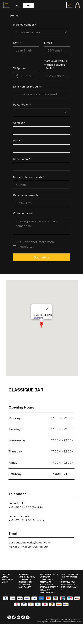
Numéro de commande (28, 177)
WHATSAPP (7, 579)
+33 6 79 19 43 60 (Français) (26, 520)
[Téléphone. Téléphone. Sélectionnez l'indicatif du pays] (19, 76)
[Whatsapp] (28, 617)
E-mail (48, 42)
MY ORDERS (24, 585)
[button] (69, 5)
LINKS (5, 582)
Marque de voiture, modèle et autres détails (56, 64)
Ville (16, 141)
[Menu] (6, 5)
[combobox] (41, 32)
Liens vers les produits (27, 86)
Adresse (19, 122)
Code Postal (21, 159)
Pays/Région (22, 104)
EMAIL (5, 577)
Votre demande (23, 213)
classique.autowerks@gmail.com (29, 542)
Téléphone (19, 68)
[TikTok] (23, 617)
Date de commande (25, 195)
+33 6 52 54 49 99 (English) (25, 507)
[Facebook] (14, 617)
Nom (17, 42)
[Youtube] (18, 617)
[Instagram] (9, 617)
